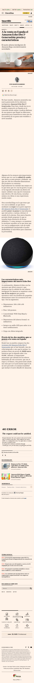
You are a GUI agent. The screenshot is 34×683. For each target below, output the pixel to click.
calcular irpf (7, 616)
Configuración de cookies (25, 666)
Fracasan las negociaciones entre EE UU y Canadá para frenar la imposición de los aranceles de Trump (17, 559)
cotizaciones (7, 627)
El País (30, 16)
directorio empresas (27, 622)
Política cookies (15, 666)
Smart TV (16, 25)
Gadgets (22, 25)
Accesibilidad (16, 668)
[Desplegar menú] (3, 13)
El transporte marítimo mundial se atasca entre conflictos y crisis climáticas (15, 569)
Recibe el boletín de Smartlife (11, 452)
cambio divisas (17, 622)
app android (27, 627)
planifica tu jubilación (7, 622)
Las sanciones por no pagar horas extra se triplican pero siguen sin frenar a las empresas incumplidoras (15, 575)
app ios (17, 627)
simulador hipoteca (17, 616)
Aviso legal (9, 666)
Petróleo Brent (26, 9)
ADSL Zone (28, 21)
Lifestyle (27, 25)
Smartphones (5, 25)
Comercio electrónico (21, 487)
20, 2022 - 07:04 (17, 86)
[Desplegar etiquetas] (31, 487)
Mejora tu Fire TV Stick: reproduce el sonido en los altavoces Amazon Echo (20, 466)
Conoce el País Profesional (17, 634)
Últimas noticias (7, 554)
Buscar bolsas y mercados (10, 584)
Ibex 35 (4, 9)
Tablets (11, 25)
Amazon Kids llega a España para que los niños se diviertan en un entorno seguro (21, 476)
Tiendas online (10, 487)
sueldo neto (27, 616)
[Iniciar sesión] (31, 13)
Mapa (21, 668)
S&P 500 (14, 9)
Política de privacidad (8, 668)
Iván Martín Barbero (17, 84)
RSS (23, 668)
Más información (5, 494)
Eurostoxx (8, 591)
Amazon (4, 487)
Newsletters (27, 668)
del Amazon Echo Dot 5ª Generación (15, 209)
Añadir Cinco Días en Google (10, 95)
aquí (25, 498)
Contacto (5, 666)
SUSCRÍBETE (26, 13)
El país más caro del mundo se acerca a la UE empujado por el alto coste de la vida (16, 564)
